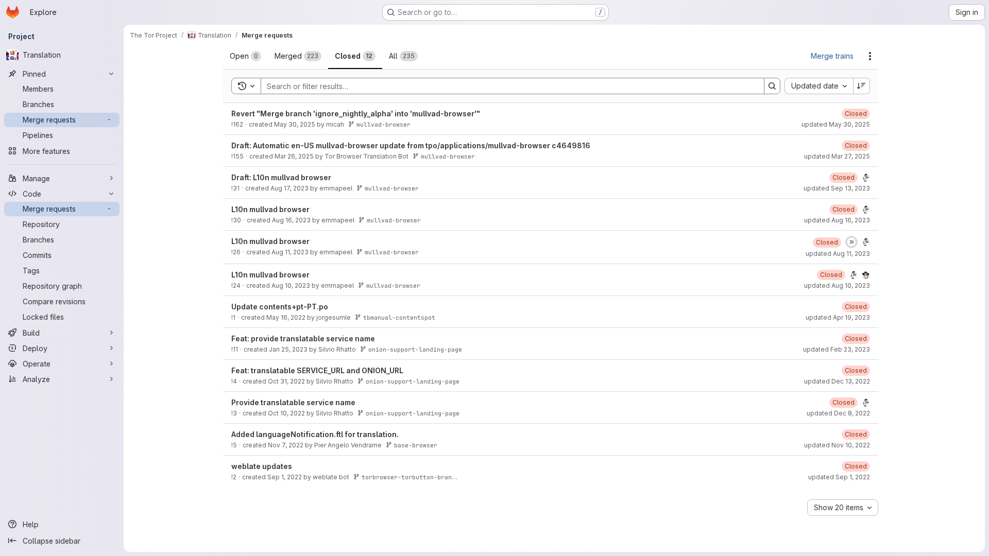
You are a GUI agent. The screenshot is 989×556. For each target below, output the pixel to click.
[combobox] (819, 86)
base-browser (415, 445)
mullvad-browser (383, 124)
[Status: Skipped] (851, 242)
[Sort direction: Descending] (862, 86)
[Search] (772, 86)
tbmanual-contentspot (399, 317)
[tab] (245, 56)
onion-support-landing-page (415, 349)
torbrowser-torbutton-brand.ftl (416, 477)
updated (836, 124)
